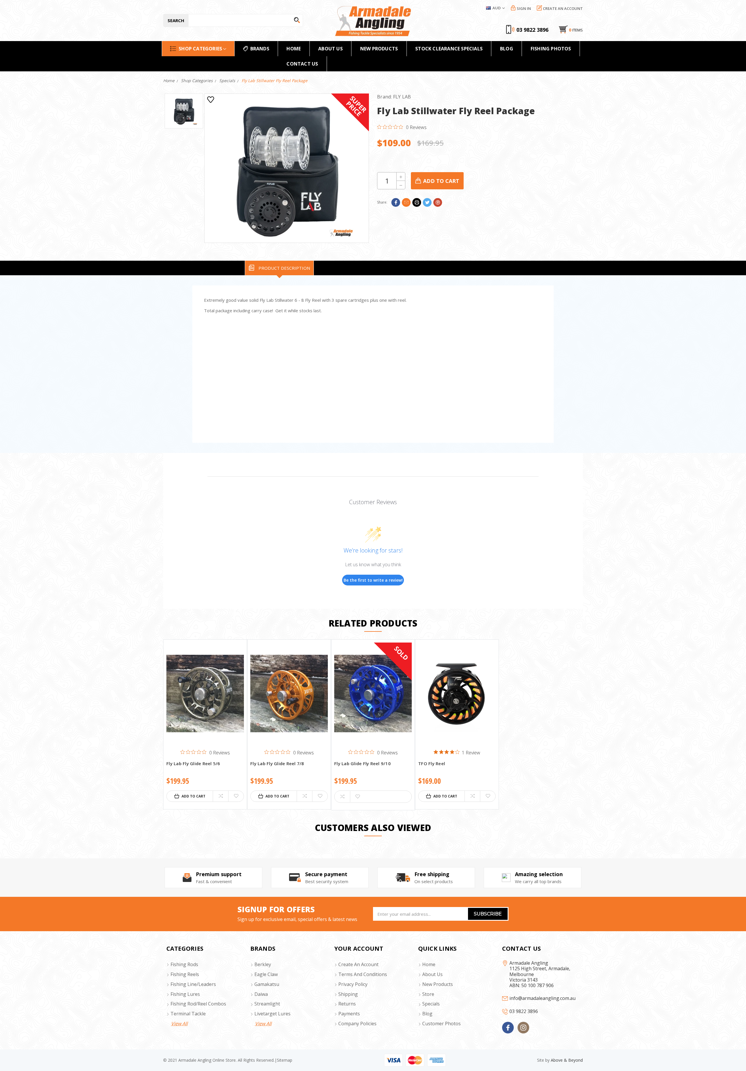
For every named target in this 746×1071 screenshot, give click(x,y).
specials (431, 1004)
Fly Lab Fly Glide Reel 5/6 (193, 763)
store (428, 994)
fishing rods (184, 964)
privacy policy (352, 984)
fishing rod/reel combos (198, 1004)
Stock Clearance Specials (449, 48)
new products (379, 48)
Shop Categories (200, 48)
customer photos (441, 1023)
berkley (262, 964)
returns (347, 1004)
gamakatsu (266, 984)
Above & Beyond (567, 1060)
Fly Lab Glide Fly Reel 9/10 (362, 763)
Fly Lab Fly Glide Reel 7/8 (277, 763)
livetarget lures (272, 1013)
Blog (506, 48)
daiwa (261, 994)
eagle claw (266, 974)
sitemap (284, 1060)
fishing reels (184, 974)
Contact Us (302, 64)
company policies (357, 1023)
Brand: (394, 96)
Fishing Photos (551, 48)
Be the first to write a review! (373, 580)
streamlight (267, 1004)
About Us (330, 48)
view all (179, 1023)
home (293, 48)
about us (432, 974)
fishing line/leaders (193, 984)
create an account (358, 964)
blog (427, 1013)
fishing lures (185, 994)
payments (349, 1013)
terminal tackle (188, 1013)
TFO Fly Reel (431, 763)
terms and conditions (362, 974)
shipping (348, 994)
